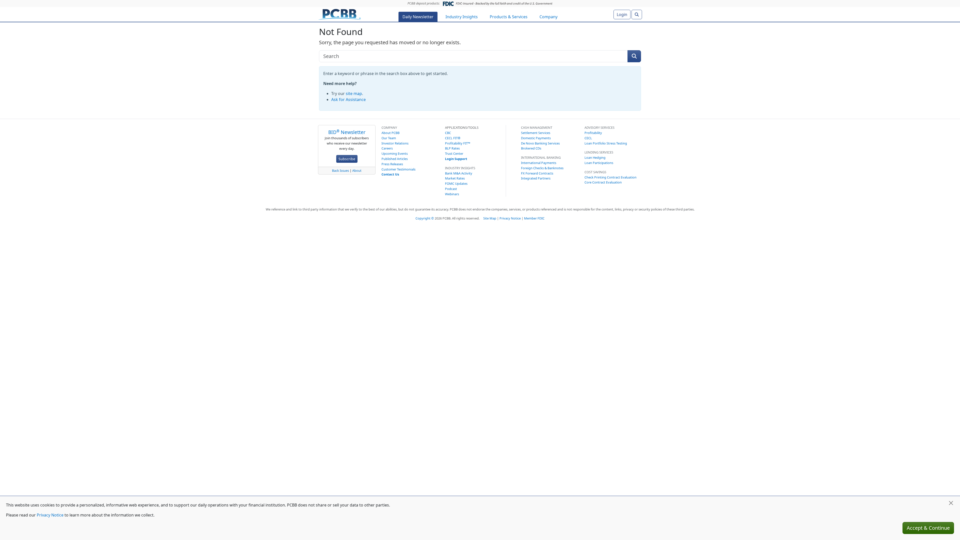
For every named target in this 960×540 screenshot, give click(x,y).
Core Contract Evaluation (603, 182)
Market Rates (455, 178)
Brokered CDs (531, 148)
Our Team (389, 138)
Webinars (452, 194)
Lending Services (598, 152)
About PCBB (391, 132)
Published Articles (395, 158)
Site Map (489, 218)
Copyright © (425, 218)
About (357, 170)
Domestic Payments (536, 138)
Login (622, 14)
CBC (448, 132)
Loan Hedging (595, 157)
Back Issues (340, 170)
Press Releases (392, 164)
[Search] (637, 14)
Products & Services (509, 17)
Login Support (456, 158)
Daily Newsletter (418, 17)
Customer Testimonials (399, 169)
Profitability (593, 132)
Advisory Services (599, 127)
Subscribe (346, 158)
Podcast (451, 188)
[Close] (951, 503)
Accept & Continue (928, 527)
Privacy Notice (510, 218)
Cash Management (536, 127)
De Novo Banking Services (540, 143)
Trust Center (454, 153)
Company (549, 17)
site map (354, 93)
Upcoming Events (395, 153)
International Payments (538, 162)
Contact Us (390, 174)
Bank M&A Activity (458, 173)
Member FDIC (534, 218)
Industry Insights (462, 17)
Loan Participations (598, 162)
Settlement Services (535, 132)
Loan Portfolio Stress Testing (605, 143)
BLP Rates (452, 148)
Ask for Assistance (348, 99)
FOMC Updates (456, 183)
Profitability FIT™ (457, 143)
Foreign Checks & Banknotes (542, 168)
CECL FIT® (452, 138)
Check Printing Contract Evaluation (610, 177)
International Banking (541, 157)
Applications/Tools (461, 127)
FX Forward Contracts (537, 173)
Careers (387, 148)
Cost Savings (595, 172)
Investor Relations (395, 143)
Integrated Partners (535, 178)
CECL (588, 138)
